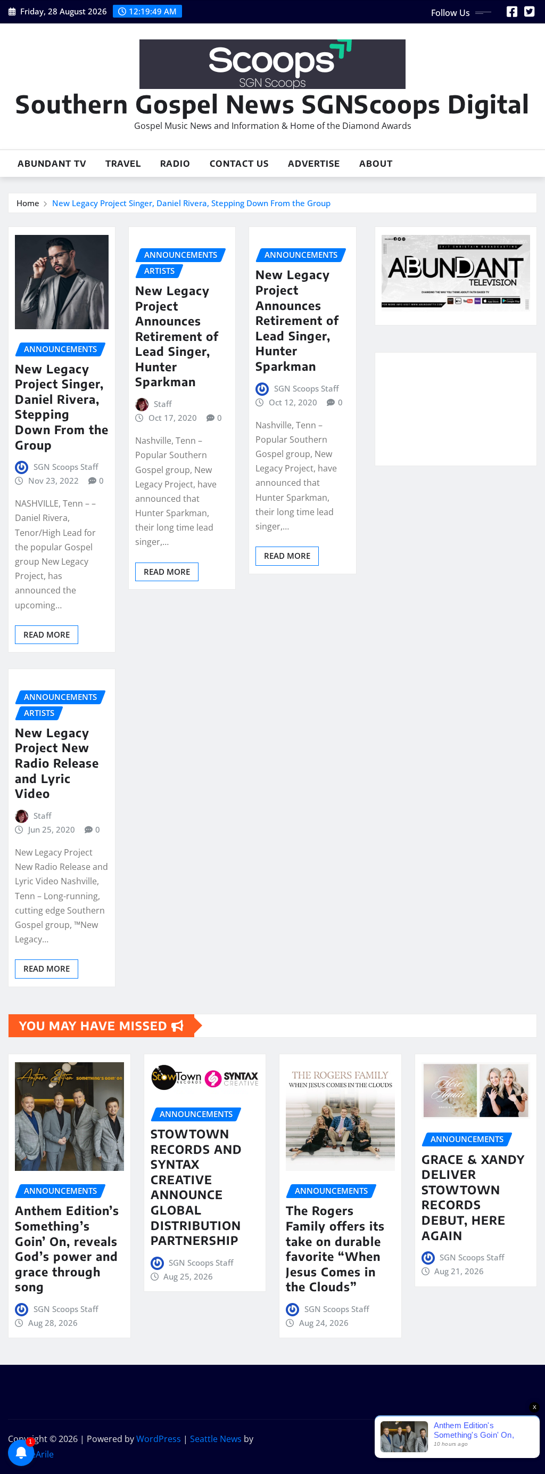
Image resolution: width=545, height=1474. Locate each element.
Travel (123, 163)
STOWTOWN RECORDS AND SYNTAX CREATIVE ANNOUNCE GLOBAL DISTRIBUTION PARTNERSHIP (196, 1187)
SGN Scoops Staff (66, 466)
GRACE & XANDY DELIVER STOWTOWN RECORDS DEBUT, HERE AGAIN (473, 1197)
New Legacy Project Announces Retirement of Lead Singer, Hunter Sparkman (177, 336)
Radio (175, 163)
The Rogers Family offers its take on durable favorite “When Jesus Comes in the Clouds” (335, 1248)
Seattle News (216, 1439)
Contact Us (239, 163)
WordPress (158, 1439)
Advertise (314, 163)
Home (27, 203)
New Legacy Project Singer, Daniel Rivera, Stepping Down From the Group (191, 203)
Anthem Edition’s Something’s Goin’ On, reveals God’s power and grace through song (67, 1248)
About (376, 163)
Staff (162, 403)
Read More (46, 634)
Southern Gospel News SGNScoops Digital (272, 103)
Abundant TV (52, 163)
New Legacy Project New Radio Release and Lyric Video (57, 763)
